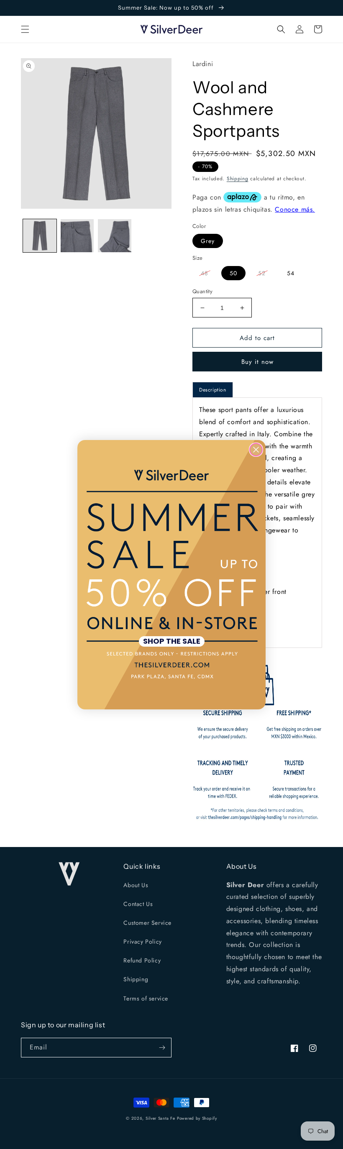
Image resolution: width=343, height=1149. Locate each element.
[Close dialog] (256, 449)
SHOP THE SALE (171, 641)
